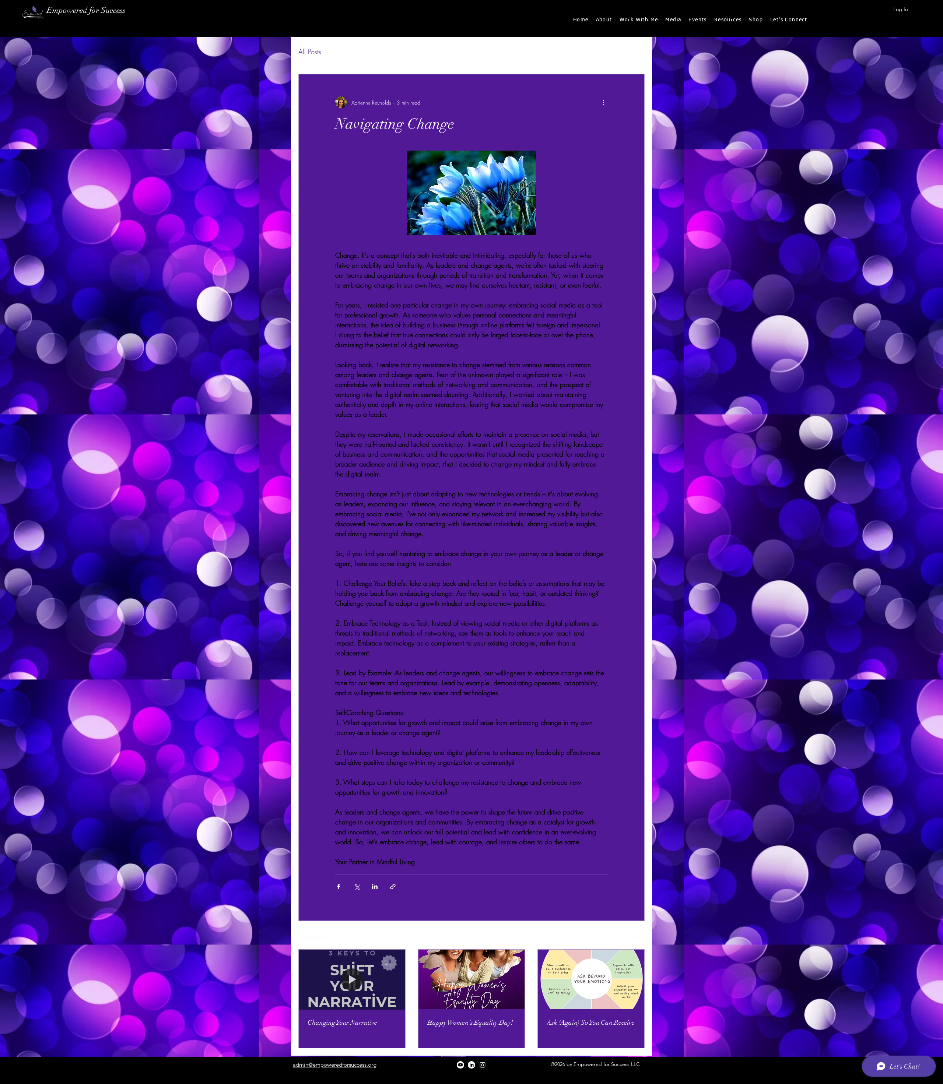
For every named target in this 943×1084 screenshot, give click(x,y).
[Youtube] (460, 1065)
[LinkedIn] (471, 1065)
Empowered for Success (86, 10)
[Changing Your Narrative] (352, 979)
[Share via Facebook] (338, 886)
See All (637, 935)
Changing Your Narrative (342, 1022)
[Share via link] (392, 886)
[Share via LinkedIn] (374, 886)
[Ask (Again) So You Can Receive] (591, 979)
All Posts (309, 51)
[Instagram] (482, 1065)
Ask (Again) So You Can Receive (591, 1022)
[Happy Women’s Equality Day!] (471, 979)
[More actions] (603, 102)
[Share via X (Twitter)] (356, 886)
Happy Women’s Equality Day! (471, 1022)
